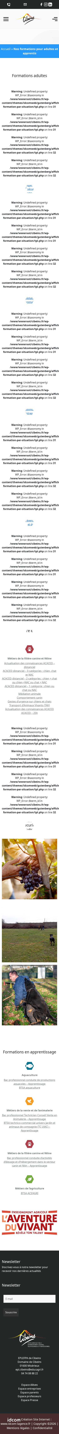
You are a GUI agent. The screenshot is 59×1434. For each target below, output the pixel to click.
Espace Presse (29, 1400)
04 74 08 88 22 (29, 1373)
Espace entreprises (29, 1388)
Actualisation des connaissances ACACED (29, 709)
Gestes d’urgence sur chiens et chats (29, 701)
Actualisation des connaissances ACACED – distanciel (29, 665)
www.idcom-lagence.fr (15, 1424)
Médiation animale (30, 300)
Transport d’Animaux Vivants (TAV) (29, 705)
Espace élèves (29, 1385)
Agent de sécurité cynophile (32, 189)
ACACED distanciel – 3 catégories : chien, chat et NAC (29, 672)
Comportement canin (29, 697)
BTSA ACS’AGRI (29, 1193)
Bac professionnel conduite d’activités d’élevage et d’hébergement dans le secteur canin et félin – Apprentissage (29, 1161)
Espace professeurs (29, 1396)
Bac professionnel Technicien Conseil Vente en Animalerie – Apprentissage (29, 1117)
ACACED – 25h (29, 713)
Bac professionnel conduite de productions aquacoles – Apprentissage (29, 1082)
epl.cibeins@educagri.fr (30, 1369)
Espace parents (29, 1392)
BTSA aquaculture (29, 1087)
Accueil (6, 49)
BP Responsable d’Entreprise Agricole (30, 411)
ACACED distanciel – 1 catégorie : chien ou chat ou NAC (29, 688)
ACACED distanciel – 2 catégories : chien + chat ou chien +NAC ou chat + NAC (29, 680)
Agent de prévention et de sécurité (30, 522)
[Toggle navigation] (54, 19)
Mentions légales (18, 1428)
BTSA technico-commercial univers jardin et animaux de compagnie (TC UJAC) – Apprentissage (29, 1126)
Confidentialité (42, 1428)
